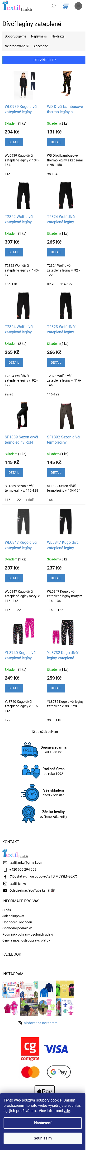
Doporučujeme (15, 36)
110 (58, 720)
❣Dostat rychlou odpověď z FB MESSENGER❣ (43, 876)
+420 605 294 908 (22, 869)
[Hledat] (53, 6)
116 (7, 500)
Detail (14, 142)
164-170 (11, 284)
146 (7, 174)
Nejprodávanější (16, 46)
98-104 (52, 174)
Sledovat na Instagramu (41, 1023)
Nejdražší (58, 36)
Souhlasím (43, 1138)
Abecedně (40, 46)
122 (18, 500)
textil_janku (17, 883)
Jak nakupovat (13, 916)
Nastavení (42, 1123)
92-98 (51, 284)
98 (49, 720)
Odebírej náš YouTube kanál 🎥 (32, 890)
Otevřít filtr (44, 60)
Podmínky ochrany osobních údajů (27, 934)
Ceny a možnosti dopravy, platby (26, 940)
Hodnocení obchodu (17, 922)
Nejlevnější (39, 36)
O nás (6, 910)
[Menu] (78, 6)
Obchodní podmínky (17, 928)
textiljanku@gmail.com (26, 862)
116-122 (66, 284)
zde (67, 1110)
